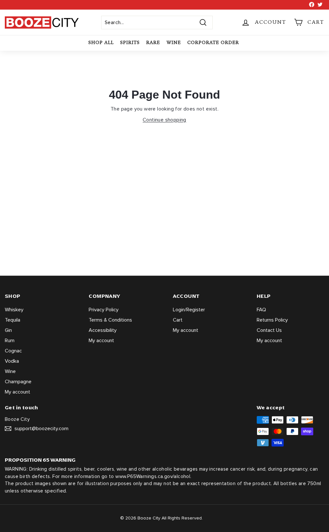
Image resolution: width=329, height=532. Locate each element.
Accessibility (103, 330)
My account (17, 392)
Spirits (130, 43)
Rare (153, 43)
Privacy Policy (104, 309)
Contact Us (269, 330)
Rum (9, 340)
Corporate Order (213, 43)
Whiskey (14, 309)
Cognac (13, 350)
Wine (173, 43)
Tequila (12, 320)
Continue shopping (164, 119)
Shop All (101, 43)
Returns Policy (272, 320)
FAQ (261, 309)
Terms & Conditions (110, 320)
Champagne (18, 381)
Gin (8, 330)
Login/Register (189, 309)
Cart (177, 320)
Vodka (12, 361)
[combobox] (157, 22)
